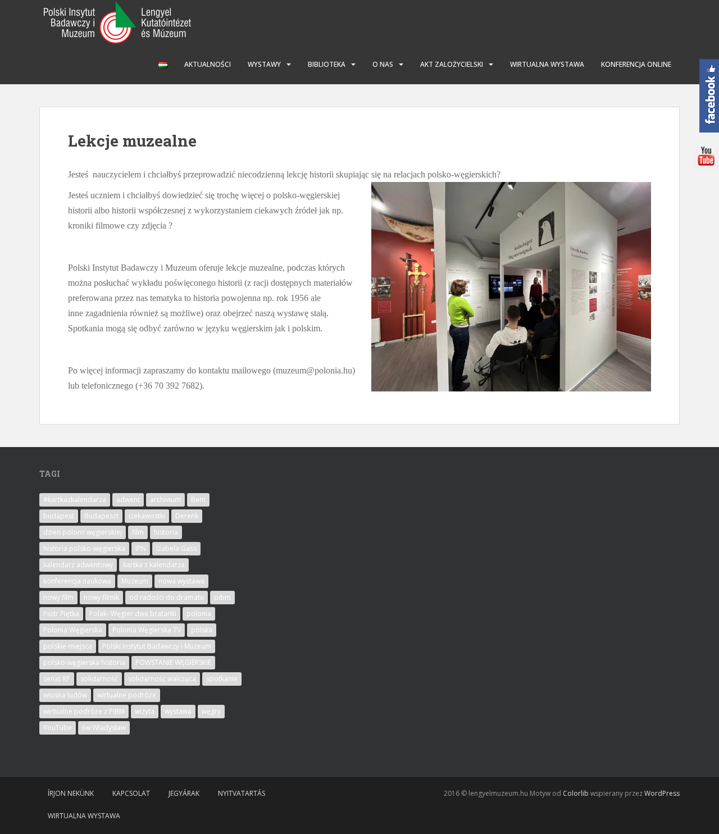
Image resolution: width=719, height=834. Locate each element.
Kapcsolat (131, 793)
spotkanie (222, 678)
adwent (128, 499)
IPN (140, 548)
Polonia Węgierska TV (146, 630)
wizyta (144, 711)
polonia (198, 613)
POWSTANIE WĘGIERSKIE (173, 662)
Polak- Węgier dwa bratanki (132, 613)
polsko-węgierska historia (84, 662)
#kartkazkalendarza (74, 499)
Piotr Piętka (61, 613)
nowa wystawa (181, 581)
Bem (198, 499)
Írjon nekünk (71, 793)
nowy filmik (101, 597)
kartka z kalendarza (154, 564)
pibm (222, 597)
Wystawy (264, 64)
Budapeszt (101, 516)
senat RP (56, 678)
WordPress (662, 793)
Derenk (186, 516)
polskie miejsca (67, 646)
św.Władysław (104, 727)
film (138, 532)
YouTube (57, 727)
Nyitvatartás (241, 793)
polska (201, 630)
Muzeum (134, 581)
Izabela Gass (176, 548)
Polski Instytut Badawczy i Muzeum (156, 646)
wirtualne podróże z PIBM (84, 711)
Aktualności (207, 64)
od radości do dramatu (166, 597)
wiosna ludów (65, 695)
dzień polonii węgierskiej (82, 532)
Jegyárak (184, 793)
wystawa (178, 711)
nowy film (58, 597)
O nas (382, 64)
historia (166, 532)
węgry (211, 711)
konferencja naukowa (77, 581)
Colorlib (576, 793)
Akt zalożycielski (451, 64)
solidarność (99, 678)
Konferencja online (636, 64)
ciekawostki (147, 516)
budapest (58, 516)
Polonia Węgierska (72, 630)
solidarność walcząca (162, 678)
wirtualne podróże (126, 695)
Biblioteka (326, 64)
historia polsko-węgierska (84, 548)
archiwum (165, 499)
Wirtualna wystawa (547, 64)
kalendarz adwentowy (78, 564)
